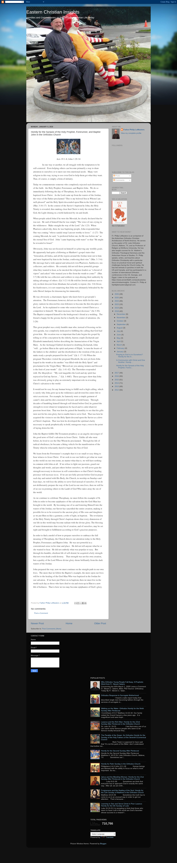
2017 (117, 373)
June (119, 335)
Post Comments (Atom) (51, 629)
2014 (117, 383)
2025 (117, 298)
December (121, 314)
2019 (117, 308)
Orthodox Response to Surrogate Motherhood (120, 695)
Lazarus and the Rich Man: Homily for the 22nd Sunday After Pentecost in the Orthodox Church (120, 723)
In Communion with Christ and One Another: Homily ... (130, 361)
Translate (110, 837)
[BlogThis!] (78, 603)
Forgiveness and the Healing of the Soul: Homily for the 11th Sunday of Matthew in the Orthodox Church (122, 791)
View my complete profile (131, 133)
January (120, 352)
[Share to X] (80, 603)
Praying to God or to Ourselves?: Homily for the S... (129, 356)
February (121, 348)
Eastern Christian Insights (52, 12)
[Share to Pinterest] (85, 603)
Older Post (100, 623)
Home (69, 623)
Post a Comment (41, 613)
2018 (117, 311)
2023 (117, 304)
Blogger (103, 844)
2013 (117, 386)
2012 (117, 390)
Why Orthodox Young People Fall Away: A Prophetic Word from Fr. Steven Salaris (122, 683)
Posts (117, 176)
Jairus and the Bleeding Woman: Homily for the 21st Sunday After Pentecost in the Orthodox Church (122, 778)
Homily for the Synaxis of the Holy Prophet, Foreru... (130, 367)
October (120, 321)
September (121, 324)
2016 (117, 376)
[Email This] (75, 603)
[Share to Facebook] (83, 603)
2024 (117, 301)
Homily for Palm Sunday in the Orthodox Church (120, 764)
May (119, 338)
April (119, 341)
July (119, 331)
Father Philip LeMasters (133, 130)
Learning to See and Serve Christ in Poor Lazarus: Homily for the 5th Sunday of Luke (121, 805)
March (119, 345)
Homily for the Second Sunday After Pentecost (120, 751)
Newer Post (37, 623)
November (121, 318)
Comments (119, 180)
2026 (117, 294)
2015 (117, 380)
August (120, 328)
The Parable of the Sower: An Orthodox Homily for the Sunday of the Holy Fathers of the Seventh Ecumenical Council (123, 737)
